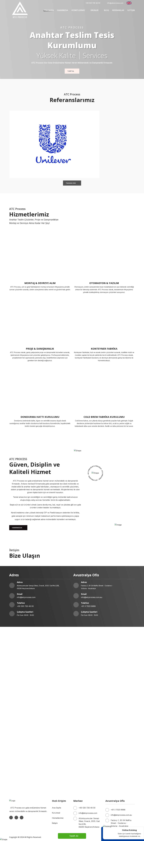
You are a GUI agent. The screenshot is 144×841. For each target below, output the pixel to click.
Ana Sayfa (56, 808)
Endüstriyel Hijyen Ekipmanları (118, 772)
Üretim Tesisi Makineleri (19, 740)
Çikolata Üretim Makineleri (20, 781)
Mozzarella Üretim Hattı (83, 717)
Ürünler (94, 10)
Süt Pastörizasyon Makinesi (21, 700)
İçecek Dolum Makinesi (51, 775)
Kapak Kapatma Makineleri (52, 758)
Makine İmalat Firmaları (51, 737)
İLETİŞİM (131, 10)
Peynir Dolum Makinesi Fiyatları (54, 755)
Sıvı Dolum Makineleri (82, 755)
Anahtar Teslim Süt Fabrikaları (86, 746)
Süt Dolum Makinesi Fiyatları (85, 729)
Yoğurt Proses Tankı (82, 726)
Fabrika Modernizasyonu (52, 691)
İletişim (55, 823)
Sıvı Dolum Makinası (18, 749)
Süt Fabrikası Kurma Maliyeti (85, 680)
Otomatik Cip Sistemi (50, 772)
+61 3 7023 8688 (88, 606)
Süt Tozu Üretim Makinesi (52, 720)
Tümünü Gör (71, 183)
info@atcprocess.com (115, 3)
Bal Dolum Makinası (113, 746)
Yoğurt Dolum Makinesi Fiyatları (23, 755)
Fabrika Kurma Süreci (50, 688)
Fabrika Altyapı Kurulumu (116, 688)
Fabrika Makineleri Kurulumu (85, 688)
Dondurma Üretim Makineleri (117, 775)
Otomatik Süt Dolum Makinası (22, 746)
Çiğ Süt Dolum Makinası (115, 729)
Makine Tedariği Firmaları (52, 734)
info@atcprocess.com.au (91, 597)
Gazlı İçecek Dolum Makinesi (85, 775)
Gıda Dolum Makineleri (115, 758)
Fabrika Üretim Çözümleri (20, 697)
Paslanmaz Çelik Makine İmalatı (118, 734)
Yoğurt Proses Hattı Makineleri (118, 706)
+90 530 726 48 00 (93, 3)
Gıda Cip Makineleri (49, 769)
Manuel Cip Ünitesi (81, 772)
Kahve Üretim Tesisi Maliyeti (53, 682)
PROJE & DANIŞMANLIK (40, 348)
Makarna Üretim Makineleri (53, 732)
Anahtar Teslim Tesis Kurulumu (22, 680)
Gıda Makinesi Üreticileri (83, 734)
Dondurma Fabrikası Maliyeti (53, 749)
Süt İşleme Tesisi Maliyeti (51, 680)
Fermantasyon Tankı (50, 726)
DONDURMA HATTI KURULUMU (40, 416)
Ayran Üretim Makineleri (19, 711)
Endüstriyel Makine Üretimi (20, 734)
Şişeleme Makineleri (113, 755)
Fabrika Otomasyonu (50, 685)
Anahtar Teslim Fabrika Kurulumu (55, 717)
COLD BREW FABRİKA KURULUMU (104, 416)
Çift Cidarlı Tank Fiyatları (115, 720)
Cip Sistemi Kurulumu (18, 769)
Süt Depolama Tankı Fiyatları (21, 703)
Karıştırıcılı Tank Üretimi (19, 726)
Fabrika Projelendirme (114, 685)
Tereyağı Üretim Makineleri (117, 717)
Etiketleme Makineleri (82, 758)
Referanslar (118, 10)
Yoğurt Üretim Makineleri (20, 706)
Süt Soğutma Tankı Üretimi (117, 700)
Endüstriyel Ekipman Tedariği (85, 737)
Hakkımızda (62, 10)
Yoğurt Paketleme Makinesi (117, 711)
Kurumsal (56, 813)
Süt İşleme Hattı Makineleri (116, 697)
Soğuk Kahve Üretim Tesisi (20, 682)
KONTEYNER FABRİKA (104, 348)
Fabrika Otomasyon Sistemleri (54, 697)
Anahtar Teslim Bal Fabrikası (117, 680)
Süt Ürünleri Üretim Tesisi (52, 746)
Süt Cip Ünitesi (79, 769)
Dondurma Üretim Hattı (83, 682)
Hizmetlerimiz (78, 10)
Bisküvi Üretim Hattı (17, 732)
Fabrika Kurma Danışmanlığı (21, 688)
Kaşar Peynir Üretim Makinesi (22, 717)
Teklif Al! (73, 836)
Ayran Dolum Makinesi (51, 711)
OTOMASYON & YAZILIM (104, 283)
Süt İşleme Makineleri (82, 697)
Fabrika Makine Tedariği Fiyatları (119, 740)
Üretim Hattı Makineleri (19, 737)
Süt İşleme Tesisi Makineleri (117, 703)
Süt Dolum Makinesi (81, 703)
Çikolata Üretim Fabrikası (116, 682)
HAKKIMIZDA (17, 527)
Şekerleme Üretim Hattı (83, 732)
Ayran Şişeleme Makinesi (83, 711)
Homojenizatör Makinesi (83, 700)
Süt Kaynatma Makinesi (51, 703)
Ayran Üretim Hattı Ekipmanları (22, 714)
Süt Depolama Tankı (114, 726)
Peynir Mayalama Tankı (83, 714)
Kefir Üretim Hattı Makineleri (21, 720)
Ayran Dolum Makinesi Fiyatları (118, 749)
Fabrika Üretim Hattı (18, 691)
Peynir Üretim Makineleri (51, 714)
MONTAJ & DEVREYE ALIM (40, 283)
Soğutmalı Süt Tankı (18, 729)
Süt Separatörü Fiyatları (51, 700)
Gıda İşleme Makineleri (115, 732)
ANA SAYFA (49, 10)
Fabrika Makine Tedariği (83, 691)
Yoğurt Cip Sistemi (113, 769)
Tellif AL (70, 71)
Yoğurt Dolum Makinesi (83, 706)
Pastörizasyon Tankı (50, 729)
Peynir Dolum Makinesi (115, 714)
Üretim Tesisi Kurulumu (83, 685)
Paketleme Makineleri (18, 758)
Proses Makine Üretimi (115, 737)
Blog (106, 10)
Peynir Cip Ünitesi (16, 772)
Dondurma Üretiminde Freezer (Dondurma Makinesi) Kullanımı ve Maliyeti (88, 763)
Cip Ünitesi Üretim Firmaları (85, 740)
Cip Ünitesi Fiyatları (17, 760)
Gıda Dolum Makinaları (19, 685)
